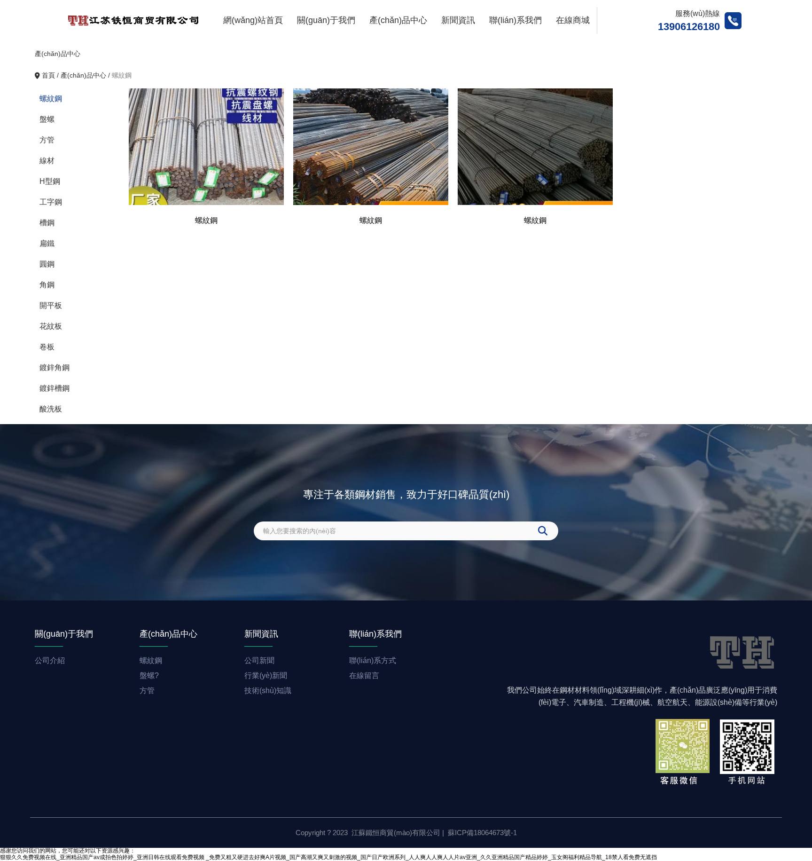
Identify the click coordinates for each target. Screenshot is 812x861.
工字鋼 (50, 202)
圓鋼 (47, 264)
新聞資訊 (458, 20)
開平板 (50, 305)
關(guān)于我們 (326, 20)
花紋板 (50, 326)
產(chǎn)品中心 (398, 20)
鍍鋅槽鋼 (54, 388)
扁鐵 (47, 243)
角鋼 (47, 285)
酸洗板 (50, 409)
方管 (47, 140)
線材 (47, 161)
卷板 (47, 347)
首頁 (49, 75)
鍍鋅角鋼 (54, 367)
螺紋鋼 (50, 99)
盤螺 (47, 119)
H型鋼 (49, 181)
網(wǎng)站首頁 (253, 20)
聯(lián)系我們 (515, 20)
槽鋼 (47, 223)
